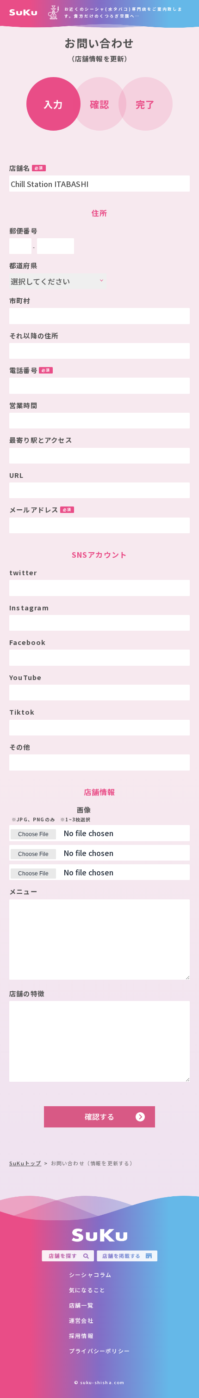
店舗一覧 (81, 1305)
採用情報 (81, 1335)
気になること (87, 1290)
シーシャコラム (90, 1274)
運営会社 (81, 1320)
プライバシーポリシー (99, 1351)
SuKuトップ (25, 1163)
